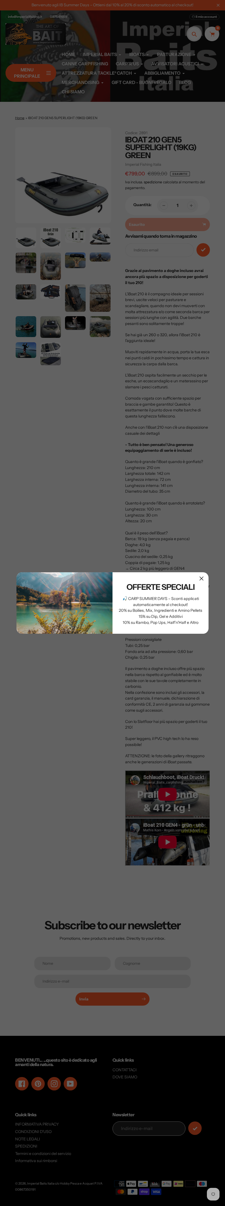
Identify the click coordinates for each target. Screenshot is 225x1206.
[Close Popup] (201, 578)
